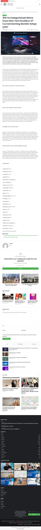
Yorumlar (34, 344)
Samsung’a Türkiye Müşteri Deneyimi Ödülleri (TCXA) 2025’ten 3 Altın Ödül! (33, 301)
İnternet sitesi (23, 330)
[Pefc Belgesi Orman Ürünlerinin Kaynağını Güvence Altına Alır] (33, 481)
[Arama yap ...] (39, 4)
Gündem (2, 441)
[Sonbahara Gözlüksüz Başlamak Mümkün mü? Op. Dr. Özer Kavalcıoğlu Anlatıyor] (7, 466)
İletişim (2, 495)
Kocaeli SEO (36, 521)
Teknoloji (8, 11)
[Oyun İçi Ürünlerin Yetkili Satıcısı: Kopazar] (5, 368)
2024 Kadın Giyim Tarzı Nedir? (15, 352)
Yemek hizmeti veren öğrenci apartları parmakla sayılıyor (29, 407)
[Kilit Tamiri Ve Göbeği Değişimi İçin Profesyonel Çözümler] (20, 481)
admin (5, 29)
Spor (2, 447)
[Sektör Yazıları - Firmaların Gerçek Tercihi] (8, 4)
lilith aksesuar (21, 528)
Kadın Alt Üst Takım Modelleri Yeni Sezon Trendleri (10, 389)
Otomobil (2, 444)
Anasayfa (4, 11)
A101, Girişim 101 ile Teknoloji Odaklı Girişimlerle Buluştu (7, 301)
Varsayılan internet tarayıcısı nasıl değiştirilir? (18, 357)
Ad (3, 325)
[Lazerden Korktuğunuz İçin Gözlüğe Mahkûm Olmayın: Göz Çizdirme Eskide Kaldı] (33, 474)
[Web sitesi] (10, 245)
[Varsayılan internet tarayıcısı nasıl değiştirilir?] (5, 359)
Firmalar (2, 439)
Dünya (2, 436)
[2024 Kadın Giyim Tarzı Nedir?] (5, 354)
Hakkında (29, 524)
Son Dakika (3, 446)
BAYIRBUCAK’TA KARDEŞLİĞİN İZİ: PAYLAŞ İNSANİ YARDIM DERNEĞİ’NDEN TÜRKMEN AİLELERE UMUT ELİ (29, 391)
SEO (33, 521)
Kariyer (2, 442)
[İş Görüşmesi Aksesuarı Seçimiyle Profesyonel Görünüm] (11, 401)
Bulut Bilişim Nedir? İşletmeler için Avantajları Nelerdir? (19, 362)
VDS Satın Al (15, 522)
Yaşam (2, 454)
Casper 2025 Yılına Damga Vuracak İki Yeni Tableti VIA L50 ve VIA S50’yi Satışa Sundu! (21, 235)
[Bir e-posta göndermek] (6, 29)
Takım (32, 524)
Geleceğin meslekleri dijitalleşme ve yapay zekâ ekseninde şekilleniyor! (20, 301)
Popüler (7, 344)
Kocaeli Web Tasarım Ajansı (22, 522)
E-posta (4, 330)
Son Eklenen (20, 344)
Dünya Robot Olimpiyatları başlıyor (11, 237)
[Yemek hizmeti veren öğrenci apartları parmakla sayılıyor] (30, 401)
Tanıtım (2, 449)
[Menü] (1, 4)
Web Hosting (30, 522)
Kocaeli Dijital (26, 521)
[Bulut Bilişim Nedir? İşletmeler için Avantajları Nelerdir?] (5, 364)
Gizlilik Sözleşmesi (4, 492)
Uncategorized (3, 452)
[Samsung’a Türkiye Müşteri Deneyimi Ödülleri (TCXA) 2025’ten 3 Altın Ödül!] (33, 297)
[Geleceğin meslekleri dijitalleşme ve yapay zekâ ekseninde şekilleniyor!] (20, 297)
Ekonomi (2, 501)
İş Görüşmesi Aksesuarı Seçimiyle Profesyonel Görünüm (8, 408)
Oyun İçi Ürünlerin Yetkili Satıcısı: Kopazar (17, 366)
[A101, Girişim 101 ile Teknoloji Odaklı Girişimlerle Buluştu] (7, 297)
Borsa (2, 434)
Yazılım (2, 457)
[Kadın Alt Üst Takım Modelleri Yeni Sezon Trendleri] (11, 382)
